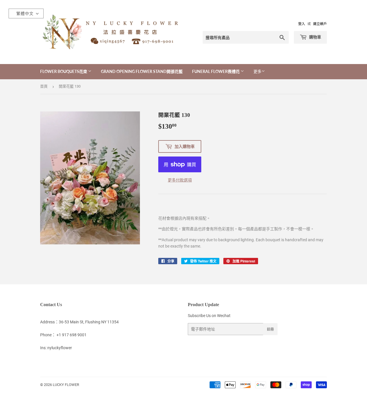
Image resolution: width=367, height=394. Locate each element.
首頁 (44, 86)
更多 (257, 71)
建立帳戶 (320, 24)
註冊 (270, 329)
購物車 (314, 36)
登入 (301, 24)
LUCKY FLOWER (66, 385)
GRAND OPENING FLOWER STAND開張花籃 (142, 71)
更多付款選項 (180, 180)
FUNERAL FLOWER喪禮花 (216, 71)
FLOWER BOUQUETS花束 (64, 71)
